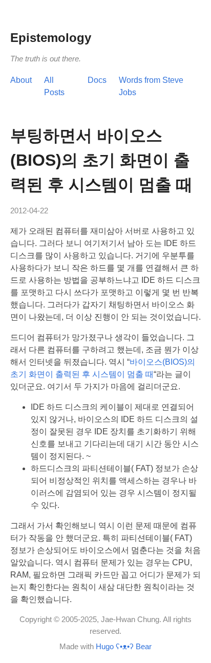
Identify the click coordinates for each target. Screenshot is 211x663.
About (21, 80)
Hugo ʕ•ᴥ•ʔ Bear (124, 646)
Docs (97, 80)
